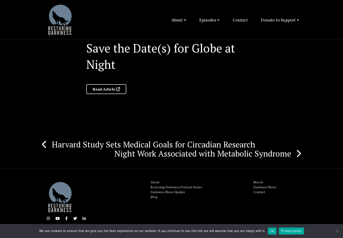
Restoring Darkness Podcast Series (176, 187)
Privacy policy (291, 231)
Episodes (207, 20)
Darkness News (264, 187)
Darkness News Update (167, 192)
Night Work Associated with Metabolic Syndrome (202, 153)
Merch (258, 182)
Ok (272, 231)
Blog (154, 197)
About (177, 20)
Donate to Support (278, 20)
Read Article (104, 89)
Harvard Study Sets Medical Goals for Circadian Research (153, 144)
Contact (240, 20)
